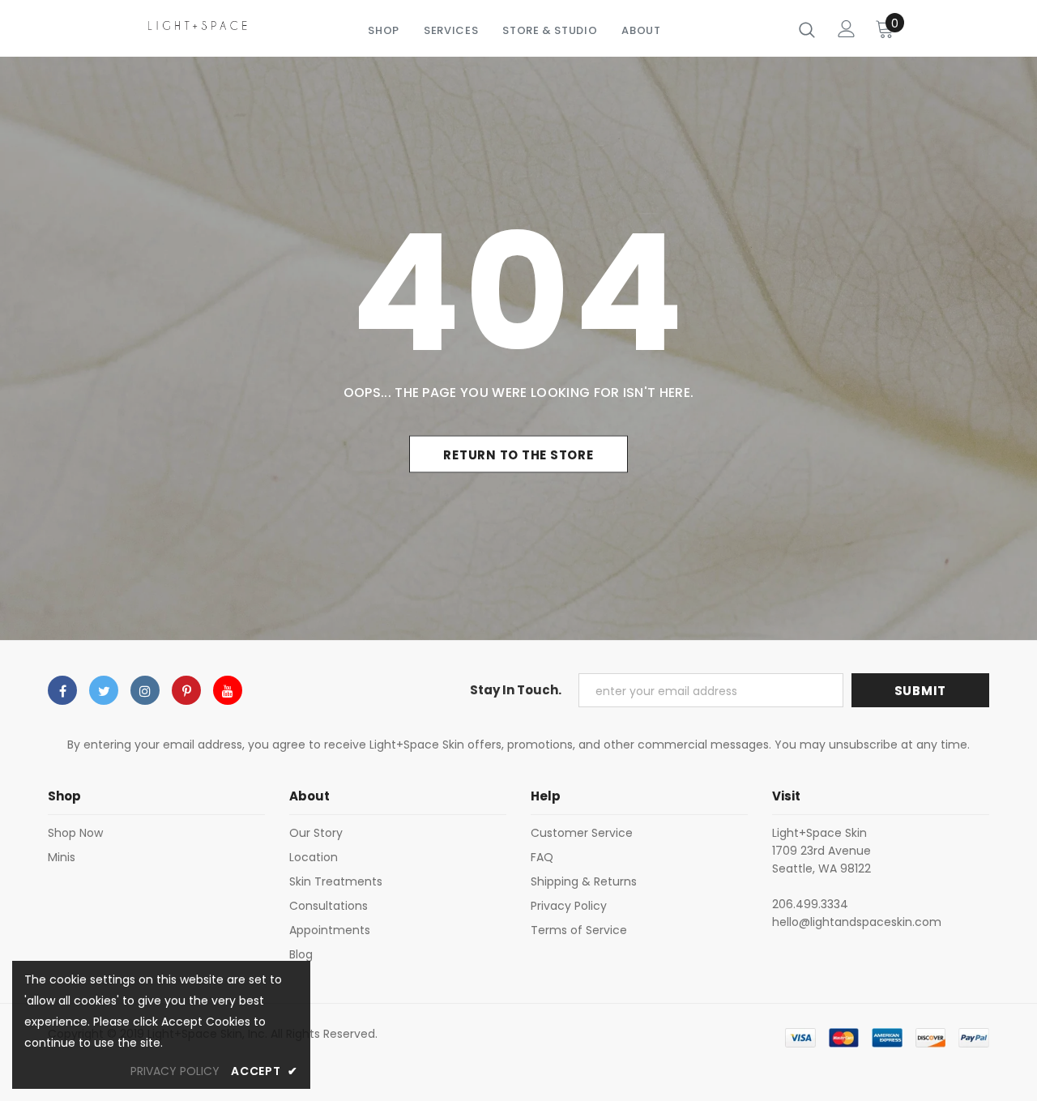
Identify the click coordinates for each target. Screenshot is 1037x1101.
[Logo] (197, 25)
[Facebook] (62, 690)
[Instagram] (145, 690)
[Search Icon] (807, 29)
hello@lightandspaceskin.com (856, 922)
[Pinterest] (186, 690)
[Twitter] (103, 690)
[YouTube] (227, 690)
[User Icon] (847, 29)
